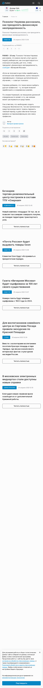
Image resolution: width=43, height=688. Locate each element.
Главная (5, 16)
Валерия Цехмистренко (15, 124)
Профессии (14, 136)
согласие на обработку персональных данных (18, 661)
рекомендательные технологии (13, 678)
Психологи (24, 136)
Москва (6, 136)
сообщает (6, 68)
